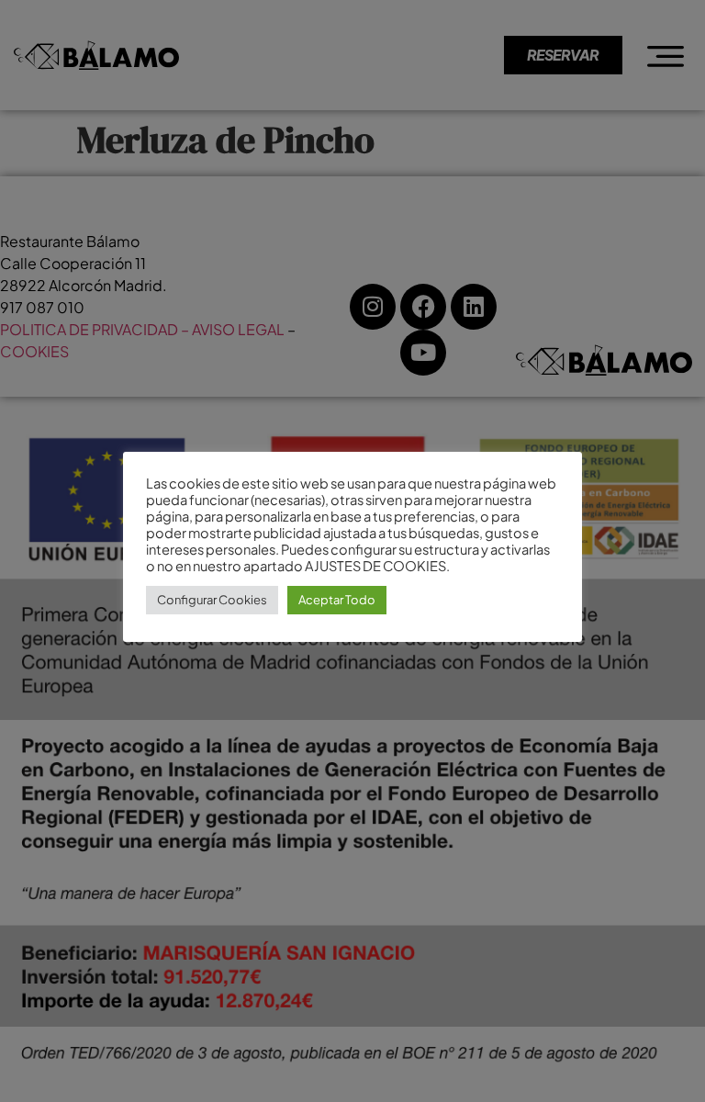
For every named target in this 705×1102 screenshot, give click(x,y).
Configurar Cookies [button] (212, 599)
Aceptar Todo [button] (336, 599)
